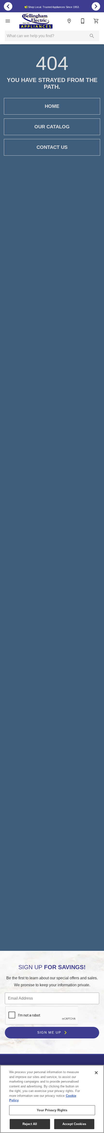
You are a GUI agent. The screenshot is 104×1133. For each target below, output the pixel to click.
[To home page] (36, 21)
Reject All (29, 1124)
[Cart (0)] (96, 21)
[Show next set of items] (96, 6)
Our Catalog (52, 126)
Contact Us (52, 147)
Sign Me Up (49, 1032)
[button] (8, 21)
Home (52, 106)
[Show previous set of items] (8, 6)
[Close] (96, 1072)
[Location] (69, 21)
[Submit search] (92, 36)
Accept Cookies (74, 1124)
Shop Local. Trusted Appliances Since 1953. (54, 7)
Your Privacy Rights (52, 1110)
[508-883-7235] (83, 21)
